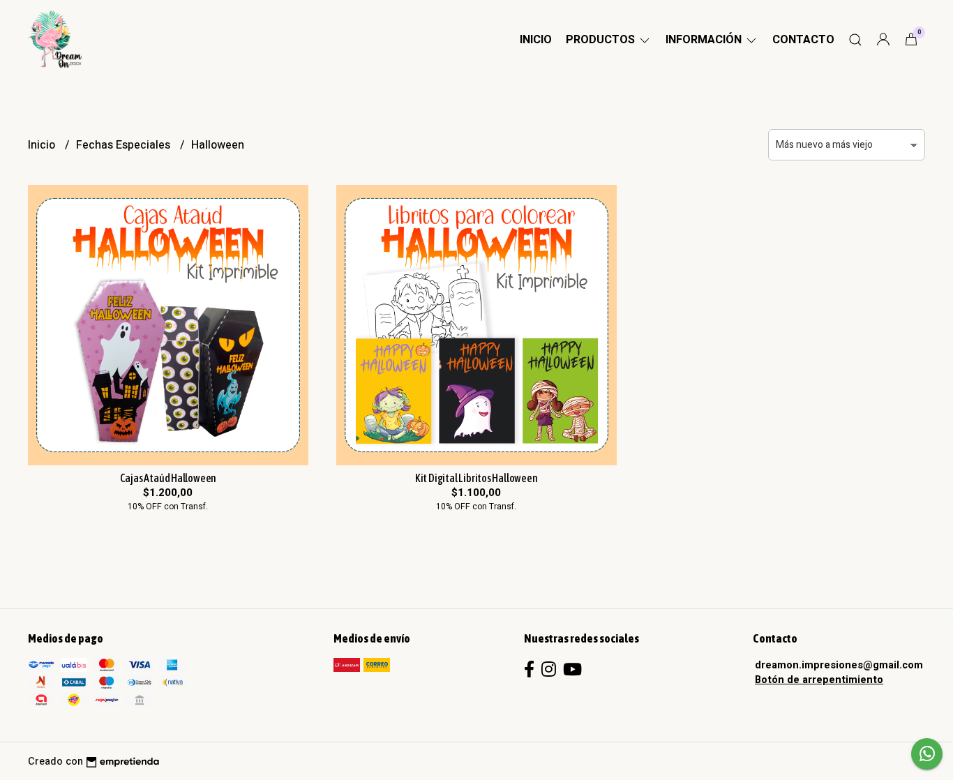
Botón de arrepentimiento (819, 680)
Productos (602, 39)
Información (705, 39)
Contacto (803, 39)
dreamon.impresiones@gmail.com (839, 665)
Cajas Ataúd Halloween (168, 478)
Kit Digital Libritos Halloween (476, 478)
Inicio (536, 39)
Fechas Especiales (124, 145)
